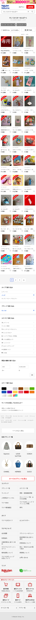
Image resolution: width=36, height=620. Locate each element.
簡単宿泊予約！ (30, 589)
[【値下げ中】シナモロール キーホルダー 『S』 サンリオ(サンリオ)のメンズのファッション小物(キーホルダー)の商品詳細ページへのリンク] (18, 259)
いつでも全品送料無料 (18, 589)
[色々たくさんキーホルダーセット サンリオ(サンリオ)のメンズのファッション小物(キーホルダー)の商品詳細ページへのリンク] (18, 239)
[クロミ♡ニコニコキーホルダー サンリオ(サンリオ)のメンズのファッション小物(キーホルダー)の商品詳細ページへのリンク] (6, 180)
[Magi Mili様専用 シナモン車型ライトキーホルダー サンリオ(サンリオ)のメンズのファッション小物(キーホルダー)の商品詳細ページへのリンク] (6, 41)
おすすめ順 (14, 30)
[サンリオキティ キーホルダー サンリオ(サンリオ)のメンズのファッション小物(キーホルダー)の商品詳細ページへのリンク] (18, 101)
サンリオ (4, 310)
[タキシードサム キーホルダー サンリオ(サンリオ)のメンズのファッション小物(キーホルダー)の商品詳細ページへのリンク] (18, 140)
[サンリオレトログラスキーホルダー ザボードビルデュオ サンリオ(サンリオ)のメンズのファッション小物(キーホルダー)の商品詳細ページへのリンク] (29, 239)
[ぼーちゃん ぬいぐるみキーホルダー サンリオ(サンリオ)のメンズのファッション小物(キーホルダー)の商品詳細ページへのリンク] (6, 140)
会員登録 (30, 7)
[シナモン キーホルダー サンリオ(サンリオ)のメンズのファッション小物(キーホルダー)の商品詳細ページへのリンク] (29, 101)
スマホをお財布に (18, 601)
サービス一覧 (5, 608)
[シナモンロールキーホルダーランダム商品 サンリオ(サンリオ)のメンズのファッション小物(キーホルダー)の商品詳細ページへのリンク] (6, 239)
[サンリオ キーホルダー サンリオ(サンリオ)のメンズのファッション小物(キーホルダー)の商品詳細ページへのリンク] (6, 220)
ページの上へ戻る (18, 431)
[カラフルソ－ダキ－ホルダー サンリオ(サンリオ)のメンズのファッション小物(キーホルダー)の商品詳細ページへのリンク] (29, 160)
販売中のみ (6, 30)
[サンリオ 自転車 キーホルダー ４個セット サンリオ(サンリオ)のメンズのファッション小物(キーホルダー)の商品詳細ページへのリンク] (29, 220)
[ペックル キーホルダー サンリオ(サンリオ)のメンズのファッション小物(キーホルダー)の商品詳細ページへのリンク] (6, 259)
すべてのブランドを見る (18, 478)
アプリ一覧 (22, 608)
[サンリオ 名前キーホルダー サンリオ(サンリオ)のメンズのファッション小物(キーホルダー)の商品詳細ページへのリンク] (18, 121)
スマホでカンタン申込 (6, 601)
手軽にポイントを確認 (30, 601)
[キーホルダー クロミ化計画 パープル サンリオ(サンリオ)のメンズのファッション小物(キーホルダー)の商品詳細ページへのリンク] (29, 81)
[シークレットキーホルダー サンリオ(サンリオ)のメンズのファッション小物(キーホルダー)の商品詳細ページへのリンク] (6, 160)
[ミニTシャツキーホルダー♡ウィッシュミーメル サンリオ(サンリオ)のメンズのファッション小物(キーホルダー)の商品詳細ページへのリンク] (29, 140)
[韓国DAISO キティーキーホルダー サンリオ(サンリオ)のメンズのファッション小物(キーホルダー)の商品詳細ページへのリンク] (6, 121)
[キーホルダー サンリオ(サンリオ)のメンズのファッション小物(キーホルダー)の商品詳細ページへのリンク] (18, 61)
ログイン (21, 7)
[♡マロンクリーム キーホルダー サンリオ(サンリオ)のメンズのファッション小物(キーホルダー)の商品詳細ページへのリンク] (29, 200)
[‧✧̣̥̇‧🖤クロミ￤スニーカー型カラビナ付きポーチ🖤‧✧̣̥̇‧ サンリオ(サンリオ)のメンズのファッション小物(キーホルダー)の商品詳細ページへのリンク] (6, 61)
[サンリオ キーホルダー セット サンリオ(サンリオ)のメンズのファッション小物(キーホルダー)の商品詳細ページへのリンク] (18, 220)
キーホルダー (20, 24)
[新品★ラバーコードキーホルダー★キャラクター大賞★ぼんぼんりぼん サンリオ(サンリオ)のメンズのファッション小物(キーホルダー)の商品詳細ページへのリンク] (29, 41)
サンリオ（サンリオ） (7, 24)
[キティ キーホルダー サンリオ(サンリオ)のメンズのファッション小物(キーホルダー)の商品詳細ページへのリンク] (18, 160)
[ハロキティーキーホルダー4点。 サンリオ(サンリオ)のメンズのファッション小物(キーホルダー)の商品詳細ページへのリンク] (29, 121)
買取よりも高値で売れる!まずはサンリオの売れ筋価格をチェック (12, 409)
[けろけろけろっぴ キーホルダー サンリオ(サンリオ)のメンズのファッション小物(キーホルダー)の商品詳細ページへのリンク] (6, 101)
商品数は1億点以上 (6, 589)
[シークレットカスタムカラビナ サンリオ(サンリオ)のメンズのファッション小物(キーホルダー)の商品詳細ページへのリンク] (18, 41)
